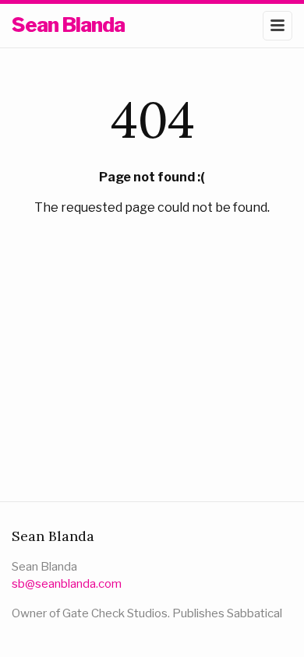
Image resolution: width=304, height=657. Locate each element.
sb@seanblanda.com (67, 584)
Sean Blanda (68, 24)
